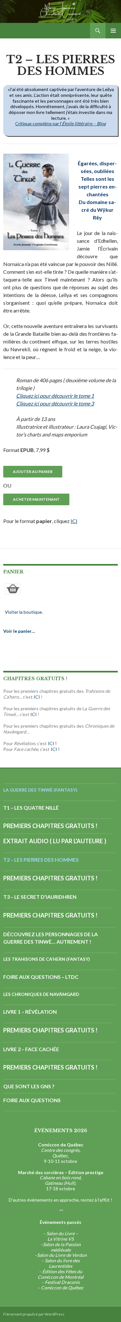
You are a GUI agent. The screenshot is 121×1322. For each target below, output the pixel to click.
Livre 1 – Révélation (30, 1012)
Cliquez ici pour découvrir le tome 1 (55, 396)
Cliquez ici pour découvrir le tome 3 (55, 403)
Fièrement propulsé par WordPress (34, 1314)
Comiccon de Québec (62, 1287)
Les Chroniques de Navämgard (41, 994)
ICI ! (52, 743)
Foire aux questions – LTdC (40, 977)
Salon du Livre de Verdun (62, 1255)
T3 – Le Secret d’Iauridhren (39, 897)
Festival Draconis (62, 1282)
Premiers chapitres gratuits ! (50, 825)
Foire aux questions (32, 1100)
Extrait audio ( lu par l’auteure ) (54, 841)
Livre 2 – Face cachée (31, 1049)
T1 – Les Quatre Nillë (31, 807)
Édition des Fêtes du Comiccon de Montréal (61, 1274)
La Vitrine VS (60, 1239)
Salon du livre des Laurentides (62, 1263)
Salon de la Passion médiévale (62, 1247)
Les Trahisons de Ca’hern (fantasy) (46, 959)
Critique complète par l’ (38, 123)
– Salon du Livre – (60, 1233)
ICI (74, 521)
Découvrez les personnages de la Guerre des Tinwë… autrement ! (50, 938)
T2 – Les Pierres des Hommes (41, 859)
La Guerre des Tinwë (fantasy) (40, 790)
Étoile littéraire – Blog (84, 123)
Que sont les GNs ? (29, 1086)
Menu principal (113, 30)
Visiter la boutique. (24, 612)
